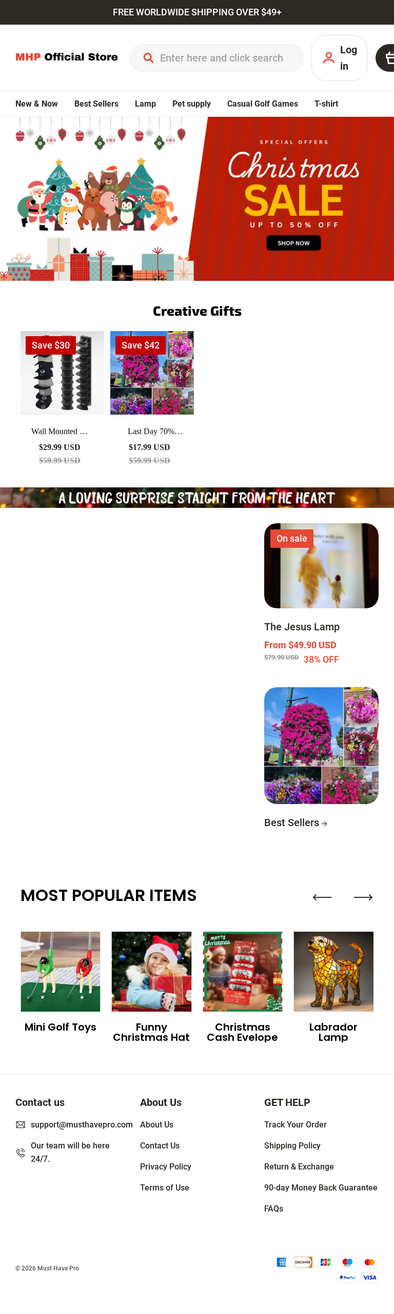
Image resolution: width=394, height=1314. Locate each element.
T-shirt (326, 104)
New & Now (36, 104)
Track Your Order (295, 1125)
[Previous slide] (322, 897)
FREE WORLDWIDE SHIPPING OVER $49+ (197, 12)
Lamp (145, 104)
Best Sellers (96, 104)
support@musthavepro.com (82, 1125)
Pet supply (191, 104)
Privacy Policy (165, 1167)
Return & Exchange (299, 1167)
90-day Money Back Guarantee (321, 1188)
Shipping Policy (292, 1146)
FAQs (273, 1209)
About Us (156, 1125)
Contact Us (160, 1146)
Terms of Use (164, 1188)
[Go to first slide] (363, 897)
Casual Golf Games (262, 104)
